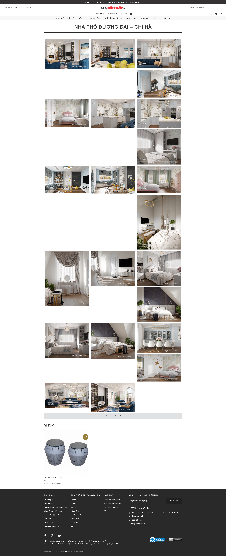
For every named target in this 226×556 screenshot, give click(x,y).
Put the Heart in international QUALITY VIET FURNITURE (113, 2)
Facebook (131, 13)
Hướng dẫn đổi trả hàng (53, 515)
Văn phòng (95, 18)
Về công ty (112, 14)
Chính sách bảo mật (51, 526)
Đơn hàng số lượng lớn (112, 503)
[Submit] (220, 8)
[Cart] (221, 14)
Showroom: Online (138, 516)
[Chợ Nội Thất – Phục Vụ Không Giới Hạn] (113, 8)
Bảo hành (47, 519)
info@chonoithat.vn (138, 524)
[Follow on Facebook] (45, 536)
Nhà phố (60, 18)
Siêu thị (156, 18)
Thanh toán (48, 522)
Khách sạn (131, 18)
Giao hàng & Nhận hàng (53, 511)
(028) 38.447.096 (137, 520)
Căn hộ (70, 18)
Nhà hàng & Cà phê (113, 18)
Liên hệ (28, 8)
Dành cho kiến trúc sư (112, 500)
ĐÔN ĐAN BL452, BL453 (54, 478)
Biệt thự (82, 18)
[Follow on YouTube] (59, 536)
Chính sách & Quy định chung (55, 507)
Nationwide (13, 8)
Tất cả (167, 18)
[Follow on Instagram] (52, 536)
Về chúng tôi (48, 500)
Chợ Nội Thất (63, 551)
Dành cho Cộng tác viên (111, 508)
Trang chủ (99, 14)
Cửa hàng (144, 18)
